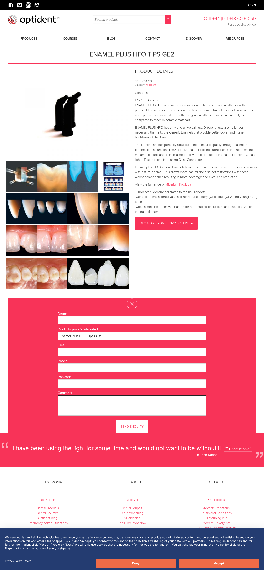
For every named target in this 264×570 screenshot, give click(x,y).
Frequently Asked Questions (48, 523)
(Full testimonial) (238, 448)
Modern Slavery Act (216, 523)
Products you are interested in (79, 329)
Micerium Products (178, 184)
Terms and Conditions (216, 513)
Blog (111, 39)
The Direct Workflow (132, 523)
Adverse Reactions (216, 508)
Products (28, 39)
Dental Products (48, 508)
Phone (62, 360)
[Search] (168, 19)
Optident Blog (47, 518)
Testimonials (54, 482)
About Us (138, 482)
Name (62, 313)
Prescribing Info (216, 518)
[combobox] (132, 19)
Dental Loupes (132, 508)
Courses (70, 39)
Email (62, 345)
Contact (152, 39)
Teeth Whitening (131, 513)
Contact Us (216, 482)
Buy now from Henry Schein (164, 223)
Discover (194, 39)
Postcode (65, 376)
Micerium (151, 84)
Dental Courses (47, 513)
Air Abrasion (132, 518)
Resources (235, 39)
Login (251, 5)
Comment (65, 392)
